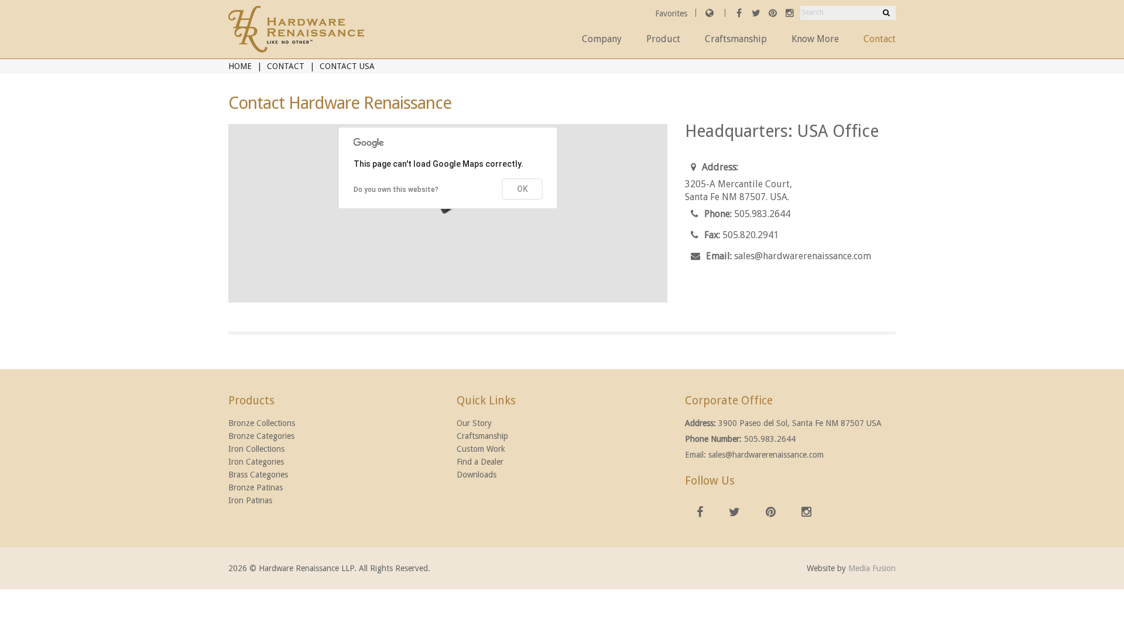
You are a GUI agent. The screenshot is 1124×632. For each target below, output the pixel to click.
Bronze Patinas (255, 487)
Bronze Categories (261, 436)
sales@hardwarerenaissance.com (802, 256)
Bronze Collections (261, 423)
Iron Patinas (250, 500)
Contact (879, 38)
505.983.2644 (762, 213)
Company (602, 38)
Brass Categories (258, 474)
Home (240, 66)
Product (663, 38)
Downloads (476, 474)
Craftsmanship (736, 38)
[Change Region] (709, 13)
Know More (815, 38)
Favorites (672, 13)
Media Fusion (872, 568)
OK (522, 189)
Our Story (474, 423)
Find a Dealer (480, 461)
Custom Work (481, 449)
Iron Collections (256, 449)
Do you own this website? (396, 190)
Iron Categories (256, 461)
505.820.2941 (750, 235)
